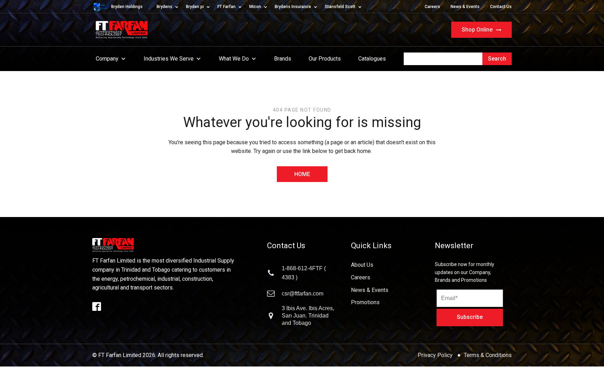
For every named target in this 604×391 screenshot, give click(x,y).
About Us (362, 264)
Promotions (365, 302)
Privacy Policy (436, 355)
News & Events (465, 6)
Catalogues (372, 58)
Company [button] (107, 58)
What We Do (234, 58)
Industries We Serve (169, 58)
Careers (432, 6)
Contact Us (501, 6)
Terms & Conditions (488, 355)
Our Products (325, 58)
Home (302, 174)
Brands (282, 58)
